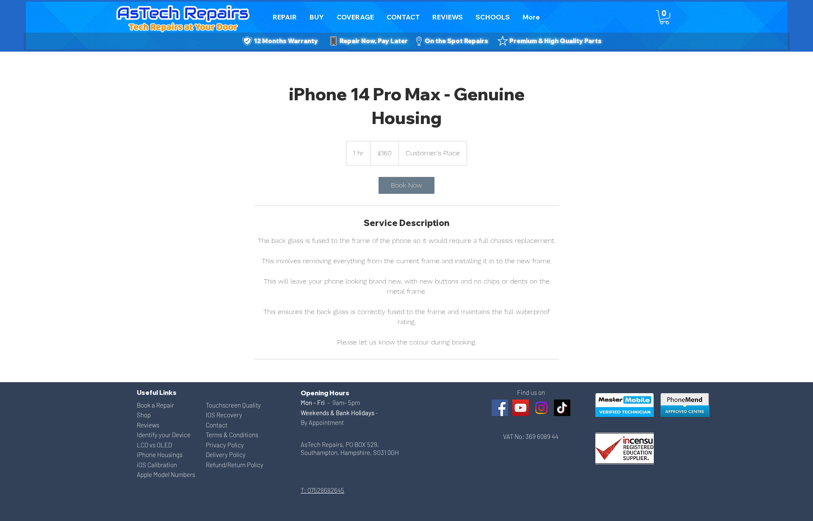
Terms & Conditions (232, 434)
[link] (406, 185)
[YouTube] (520, 408)
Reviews (148, 425)
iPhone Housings (160, 454)
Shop (144, 415)
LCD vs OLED (154, 445)
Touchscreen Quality (233, 405)
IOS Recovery (224, 415)
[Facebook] (500, 408)
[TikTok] (562, 408)
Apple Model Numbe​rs (166, 474)
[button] (403, 17)
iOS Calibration (157, 465)
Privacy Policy (225, 445)
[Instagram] (541, 408)
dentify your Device (164, 434)
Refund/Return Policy (234, 465)
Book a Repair (155, 405)
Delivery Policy (226, 454)
